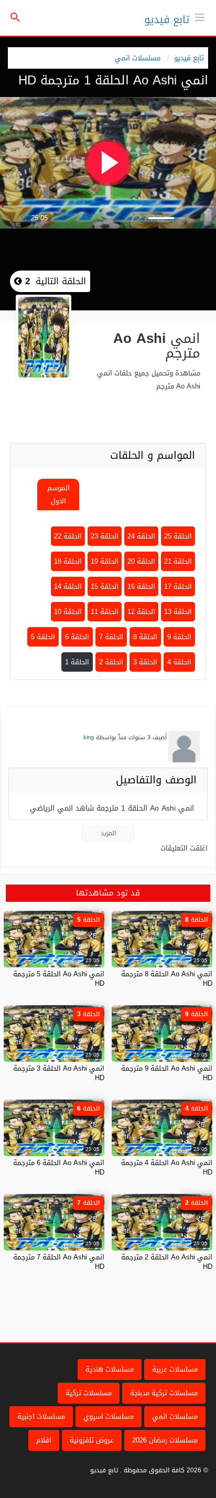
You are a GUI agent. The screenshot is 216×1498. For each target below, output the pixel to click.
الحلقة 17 (178, 586)
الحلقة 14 (68, 586)
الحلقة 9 (179, 636)
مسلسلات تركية (89, 1392)
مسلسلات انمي (137, 57)
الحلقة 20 (141, 561)
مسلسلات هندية (109, 1369)
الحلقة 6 (77, 636)
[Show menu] (200, 16)
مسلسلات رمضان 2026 (165, 1440)
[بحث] (15, 18)
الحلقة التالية (54, 281)
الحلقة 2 (111, 662)
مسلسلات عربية (175, 1369)
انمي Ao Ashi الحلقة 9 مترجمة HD (166, 1073)
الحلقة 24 (141, 536)
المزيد (108, 833)
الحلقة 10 (68, 611)
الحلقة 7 (111, 636)
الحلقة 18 (68, 561)
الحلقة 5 (43, 636)
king (88, 737)
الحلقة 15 (104, 586)
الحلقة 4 (179, 662)
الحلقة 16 (141, 586)
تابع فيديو (166, 19)
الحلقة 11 (104, 611)
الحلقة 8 (145, 636)
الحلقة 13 (178, 611)
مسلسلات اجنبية (41, 1416)
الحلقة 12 (141, 611)
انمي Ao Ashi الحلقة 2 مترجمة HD (166, 1262)
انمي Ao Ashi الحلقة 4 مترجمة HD (166, 1167)
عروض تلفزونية (92, 1440)
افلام (43, 1440)
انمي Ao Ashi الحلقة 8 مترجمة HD (166, 978)
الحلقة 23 (104, 536)
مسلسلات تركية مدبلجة (164, 1392)
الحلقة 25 (178, 536)
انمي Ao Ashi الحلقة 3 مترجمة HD (58, 1073)
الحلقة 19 (104, 561)
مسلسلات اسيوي (108, 1416)
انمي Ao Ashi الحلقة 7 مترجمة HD (58, 1262)
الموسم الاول (58, 494)
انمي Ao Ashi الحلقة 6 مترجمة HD (58, 1167)
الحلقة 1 (77, 662)
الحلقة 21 (178, 561)
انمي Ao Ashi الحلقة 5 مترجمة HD (58, 978)
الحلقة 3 (145, 662)
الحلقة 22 (68, 536)
